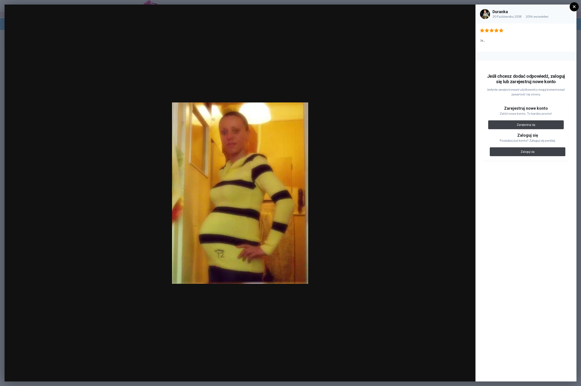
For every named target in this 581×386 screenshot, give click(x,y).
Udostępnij (457, 373)
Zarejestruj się (526, 124)
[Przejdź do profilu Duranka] (485, 14)
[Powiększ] (467, 13)
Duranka (500, 11)
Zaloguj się (528, 151)
